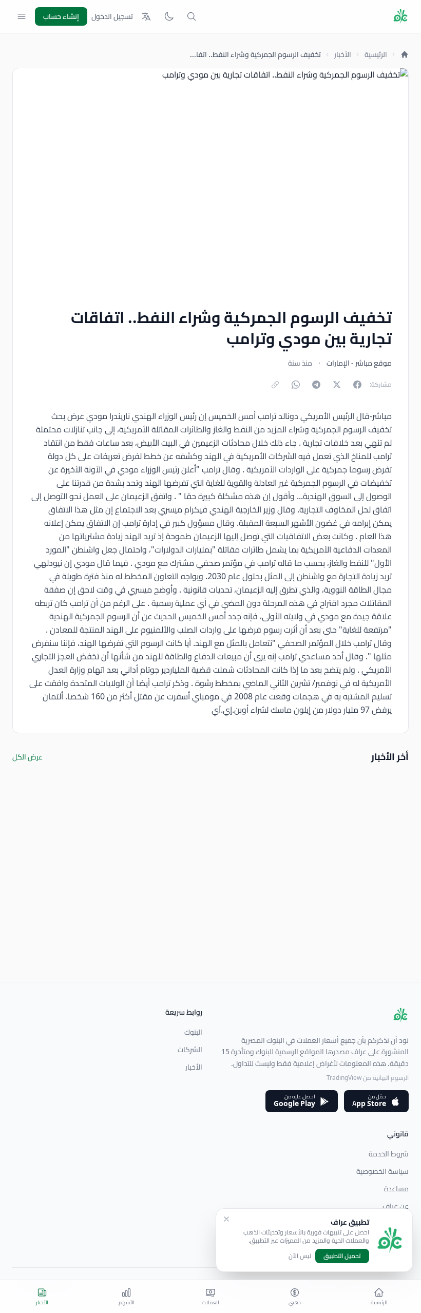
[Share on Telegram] (316, 384)
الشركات (190, 1049)
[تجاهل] (226, 1219)
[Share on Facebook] (357, 384)
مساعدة (396, 1188)
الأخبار (342, 54)
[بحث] (191, 16)
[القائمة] (21, 16)
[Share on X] (337, 384)
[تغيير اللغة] (146, 16)
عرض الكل (27, 757)
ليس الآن (300, 1256)
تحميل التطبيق (342, 1256)
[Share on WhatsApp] (296, 384)
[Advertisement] (210, 910)
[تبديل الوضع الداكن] (169, 16)
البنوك (193, 1032)
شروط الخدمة (389, 1153)
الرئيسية (376, 54)
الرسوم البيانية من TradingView (368, 1077)
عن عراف (395, 1206)
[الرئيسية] (404, 54)
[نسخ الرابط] (275, 384)
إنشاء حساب (61, 16)
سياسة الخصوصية (382, 1171)
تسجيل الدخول (112, 16)
